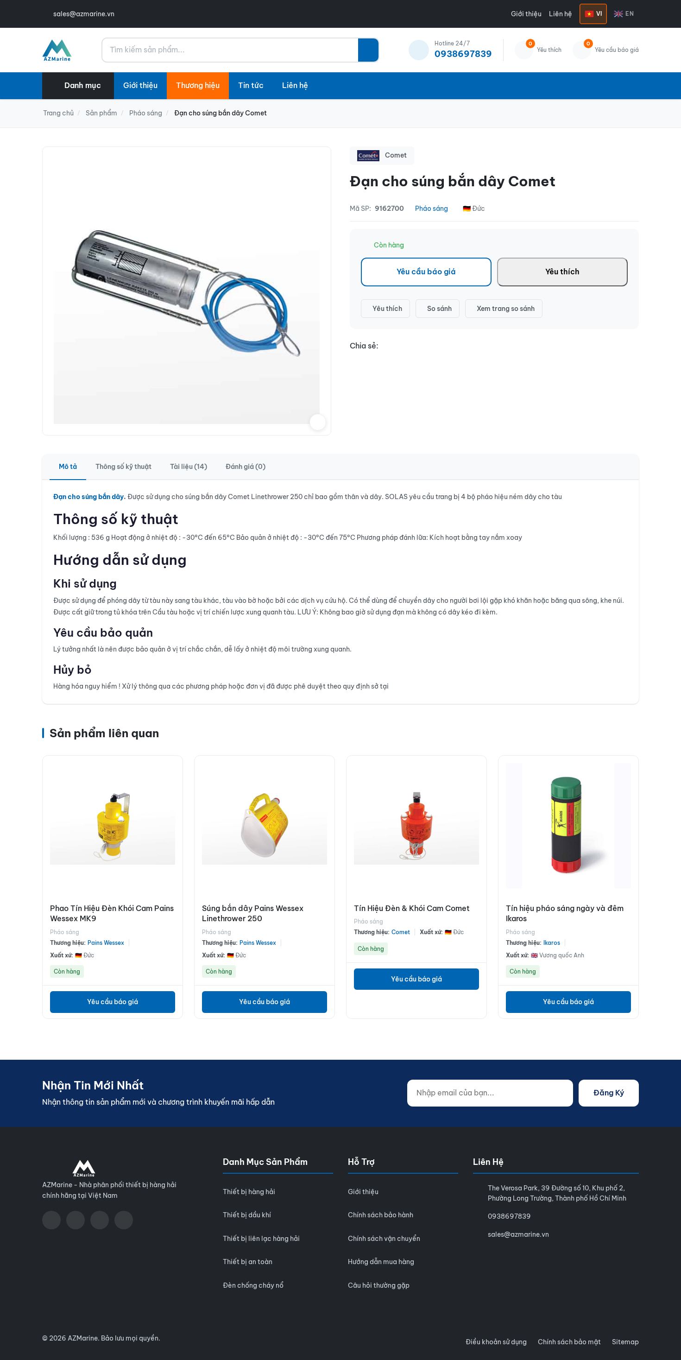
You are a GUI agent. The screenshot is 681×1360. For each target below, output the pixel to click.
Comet (400, 932)
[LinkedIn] (123, 1220)
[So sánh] (173, 790)
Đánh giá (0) (245, 466)
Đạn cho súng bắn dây (88, 497)
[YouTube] (75, 1220)
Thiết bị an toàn (247, 1262)
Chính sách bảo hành (380, 1215)
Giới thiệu (526, 14)
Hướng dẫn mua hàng (381, 1262)
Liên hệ (560, 14)
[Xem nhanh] (173, 769)
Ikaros (551, 942)
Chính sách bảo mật (569, 1342)
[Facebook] (51, 1220)
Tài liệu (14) (188, 466)
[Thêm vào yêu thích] (173, 830)
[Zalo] (99, 1220)
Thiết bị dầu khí (247, 1215)
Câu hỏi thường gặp (379, 1285)
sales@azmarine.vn (83, 14)
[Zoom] (317, 422)
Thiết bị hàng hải (249, 1192)
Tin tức (251, 85)
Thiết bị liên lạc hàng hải (261, 1238)
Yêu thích (562, 271)
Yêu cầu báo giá (426, 271)
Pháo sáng (431, 208)
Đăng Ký (608, 1092)
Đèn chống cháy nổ (253, 1285)
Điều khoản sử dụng (496, 1342)
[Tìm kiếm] (368, 50)
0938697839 (509, 1216)
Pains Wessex (106, 942)
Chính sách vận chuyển (384, 1238)
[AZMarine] (57, 50)
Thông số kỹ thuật (123, 466)
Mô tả (68, 466)
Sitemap (625, 1342)
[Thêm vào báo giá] (173, 810)
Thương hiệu (198, 85)
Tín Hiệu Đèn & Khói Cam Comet (412, 908)
